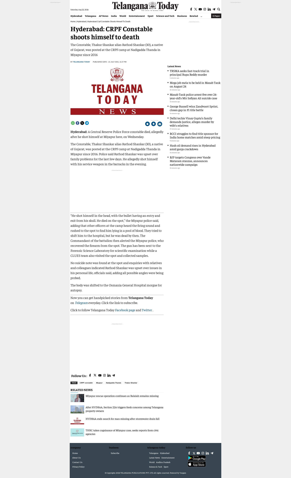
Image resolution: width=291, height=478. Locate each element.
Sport (150, 15)
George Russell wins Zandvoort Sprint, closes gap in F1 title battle (194, 108)
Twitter (147, 310)
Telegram (81, 302)
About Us (76, 457)
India (114, 15)
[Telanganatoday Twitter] (95, 376)
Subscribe (115, 453)
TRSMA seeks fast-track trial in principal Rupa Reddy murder (189, 72)
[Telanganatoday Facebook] (90, 375)
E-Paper (216, 15)
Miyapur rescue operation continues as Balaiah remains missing (122, 395)
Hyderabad (76, 15)
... (201, 15)
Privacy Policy (78, 466)
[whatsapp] (73, 123)
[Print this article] (159, 124)
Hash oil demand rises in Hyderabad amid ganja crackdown (193, 147)
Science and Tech (165, 15)
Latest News (174, 66)
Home (72, 21)
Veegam (183, 472)
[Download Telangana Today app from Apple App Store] (147, 124)
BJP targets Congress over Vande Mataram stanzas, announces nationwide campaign (190, 160)
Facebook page (125, 310)
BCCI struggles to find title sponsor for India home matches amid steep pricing (195, 135)
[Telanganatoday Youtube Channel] (99, 375)
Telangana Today (81, 62)
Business (182, 15)
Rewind (194, 15)
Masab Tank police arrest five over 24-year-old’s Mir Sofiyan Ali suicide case (193, 96)
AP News (103, 15)
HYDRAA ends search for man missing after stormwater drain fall (122, 418)
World (122, 15)
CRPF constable (86, 383)
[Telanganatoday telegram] (113, 375)
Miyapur (99, 383)
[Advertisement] (117, 346)
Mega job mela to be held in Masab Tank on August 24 (195, 84)
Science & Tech (155, 466)
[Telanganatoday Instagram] (104, 375)
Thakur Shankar (131, 383)
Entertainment (137, 15)
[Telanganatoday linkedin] (108, 375)
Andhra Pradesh (163, 462)
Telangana (90, 15)
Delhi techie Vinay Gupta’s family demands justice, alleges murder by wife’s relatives (192, 121)
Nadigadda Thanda (113, 383)
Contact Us (77, 462)
